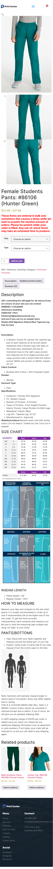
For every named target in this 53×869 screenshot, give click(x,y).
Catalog (6, 837)
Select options (10, 787)
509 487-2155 (31, 818)
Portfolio (7, 826)
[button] (33, 6)
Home (5, 818)
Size (6, 238)
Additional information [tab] (31, 281)
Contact (6, 833)
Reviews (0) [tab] (11, 286)
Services (6, 822)
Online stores (9, 840)
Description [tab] (11, 281)
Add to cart (16, 261)
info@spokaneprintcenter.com (39, 822)
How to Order (9, 829)
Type (6, 247)
